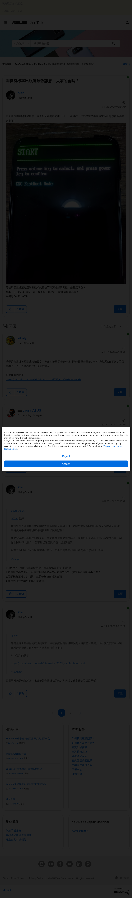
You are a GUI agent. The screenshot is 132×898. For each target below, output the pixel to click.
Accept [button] (66, 464)
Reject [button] (66, 456)
